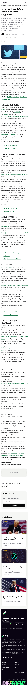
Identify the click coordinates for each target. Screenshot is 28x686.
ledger (6, 114)
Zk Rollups (7, 256)
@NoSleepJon (5, 226)
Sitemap (10, 679)
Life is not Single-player (11, 315)
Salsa (3, 339)
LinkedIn (11, 37)
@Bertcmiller (5, 184)
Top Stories (6, 535)
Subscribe (14, 505)
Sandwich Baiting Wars (11, 208)
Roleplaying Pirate (9, 211)
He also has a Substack (8, 134)
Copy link (4, 41)
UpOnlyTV (17, 112)
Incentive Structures (10, 148)
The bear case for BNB (10, 312)
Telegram (17, 37)
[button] (25, 2)
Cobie (3, 109)
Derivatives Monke (6, 267)
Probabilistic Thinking (10, 145)
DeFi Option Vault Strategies (12, 253)
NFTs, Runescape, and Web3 (12, 259)
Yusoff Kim (7, 34)
